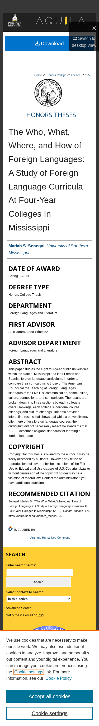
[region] (49, 678)
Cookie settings (28, 672)
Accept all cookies (49, 696)
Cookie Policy (58, 678)
